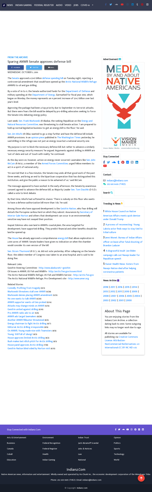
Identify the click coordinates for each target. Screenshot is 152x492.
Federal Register (44, 5)
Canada (10, 449)
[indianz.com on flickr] (147, 5)
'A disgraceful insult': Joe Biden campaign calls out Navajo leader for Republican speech (121, 255)
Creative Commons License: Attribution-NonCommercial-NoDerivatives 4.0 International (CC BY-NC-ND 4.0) (122, 342)
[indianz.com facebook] (106, 5)
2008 (106, 295)
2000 (129, 300)
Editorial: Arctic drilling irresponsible (26, 327)
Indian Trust (83, 437)
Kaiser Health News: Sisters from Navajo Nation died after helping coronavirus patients (121, 268)
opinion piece (37, 138)
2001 (121, 300)
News (10, 5)
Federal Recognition (51, 443)
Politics (117, 443)
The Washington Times (69, 138)
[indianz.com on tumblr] (137, 5)
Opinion (117, 437)
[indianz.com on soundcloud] (114, 163)
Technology (119, 454)
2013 (105, 291)
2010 (126, 291)
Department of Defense (78, 91)
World (116, 460)
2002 (113, 300)
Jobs (76, 5)
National (82, 460)
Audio (59, 5)
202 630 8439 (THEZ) (116, 184)
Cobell (9, 454)
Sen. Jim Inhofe (15, 134)
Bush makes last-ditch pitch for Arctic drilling (30, 341)
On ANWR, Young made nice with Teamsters (30, 331)
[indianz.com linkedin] (132, 5)
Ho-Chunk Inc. (85, 474)
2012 (112, 291)
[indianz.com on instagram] (132, 163)
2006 (121, 295)
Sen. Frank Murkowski (29, 121)
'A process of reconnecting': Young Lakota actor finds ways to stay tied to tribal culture (122, 229)
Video (68, 5)
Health (45, 454)
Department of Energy (43, 95)
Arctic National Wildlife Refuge (81, 82)
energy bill (63, 238)
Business (11, 443)
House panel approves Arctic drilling (26, 345)
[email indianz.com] (104, 181)
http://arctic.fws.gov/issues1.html (65, 271)
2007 (113, 295)
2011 (119, 291)
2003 (106, 300)
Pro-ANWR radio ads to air (21, 313)
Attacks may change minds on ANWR (26, 306)
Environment (48, 437)
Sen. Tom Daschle (80, 190)
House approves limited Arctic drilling (26, 338)
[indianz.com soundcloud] (116, 5)
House (15, 238)
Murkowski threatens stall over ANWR (27, 292)
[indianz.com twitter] (110, 5)
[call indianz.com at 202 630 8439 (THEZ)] (104, 184)
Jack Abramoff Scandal (88, 443)
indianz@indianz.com (117, 181)
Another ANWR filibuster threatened (26, 320)
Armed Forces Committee (55, 164)
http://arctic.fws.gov (83, 275)
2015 (127, 286)
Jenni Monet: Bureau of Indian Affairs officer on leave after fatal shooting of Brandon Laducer (122, 242)
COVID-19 (85, 5)
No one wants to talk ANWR (22, 299)
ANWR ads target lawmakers (22, 317)
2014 (134, 286)
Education (11, 460)
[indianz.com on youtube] (122, 5)
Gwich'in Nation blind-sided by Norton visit (29, 349)
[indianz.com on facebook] (104, 163)
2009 (134, 291)
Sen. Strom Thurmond (19, 251)
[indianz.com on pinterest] (123, 163)
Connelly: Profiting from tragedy (24, 288)
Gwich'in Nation (68, 209)
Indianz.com (82, 488)
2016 (120, 286)
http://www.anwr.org (78, 279)
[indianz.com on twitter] (109, 163)
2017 (112, 286)
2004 (137, 295)
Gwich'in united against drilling (23, 309)
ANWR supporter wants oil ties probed (27, 302)
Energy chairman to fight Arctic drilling (27, 324)
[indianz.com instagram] (127, 5)
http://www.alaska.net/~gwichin (54, 268)
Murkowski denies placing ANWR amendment (30, 295)
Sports (117, 449)
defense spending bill (52, 78)
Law (80, 454)
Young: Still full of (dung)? (20, 334)
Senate (15, 78)
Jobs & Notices (85, 449)
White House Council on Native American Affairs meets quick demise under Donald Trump (121, 215)
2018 (105, 286)
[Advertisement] (76, 34)
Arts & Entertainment (16, 437)
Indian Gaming (23, 5)
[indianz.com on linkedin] (136, 163)
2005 (129, 295)
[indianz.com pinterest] (142, 5)
